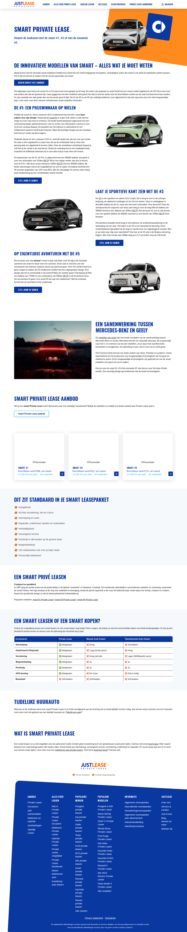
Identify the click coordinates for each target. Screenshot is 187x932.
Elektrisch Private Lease (57, 831)
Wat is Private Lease (55, 809)
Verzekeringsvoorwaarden (138, 810)
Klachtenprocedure (134, 826)
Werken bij (166, 829)
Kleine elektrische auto (57, 874)
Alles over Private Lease (65, 4)
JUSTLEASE (166, 796)
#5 (72, 261)
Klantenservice (118, 4)
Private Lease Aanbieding (141, 4)
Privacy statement (94, 918)
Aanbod (46, 4)
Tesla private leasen (78, 838)
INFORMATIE (131, 796)
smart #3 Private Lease (65, 600)
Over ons (166, 802)
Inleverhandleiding (134, 822)
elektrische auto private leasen (69, 750)
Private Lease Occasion (56, 820)
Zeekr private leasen (78, 827)
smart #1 (53, 118)
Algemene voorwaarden (137, 802)
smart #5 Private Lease (87, 600)
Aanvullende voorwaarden (138, 806)
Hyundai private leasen (79, 892)
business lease (101, 750)
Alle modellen (104, 891)
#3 (100, 198)
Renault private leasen (79, 882)
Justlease (102, 4)
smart (54, 94)
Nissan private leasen (78, 903)
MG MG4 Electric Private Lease (105, 876)
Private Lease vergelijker (57, 852)
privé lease (153, 744)
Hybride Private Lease (56, 841)
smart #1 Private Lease (43, 600)
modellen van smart (107, 338)
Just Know (166, 814)
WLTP (46, 161)
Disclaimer (110, 918)
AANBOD (32, 796)
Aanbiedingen (35, 825)
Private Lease (35, 802)
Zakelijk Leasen (87, 4)
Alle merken (81, 911)
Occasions (33, 806)
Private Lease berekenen (57, 863)
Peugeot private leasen (79, 809)
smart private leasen (78, 871)
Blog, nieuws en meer (166, 821)
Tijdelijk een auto (73, 712)
